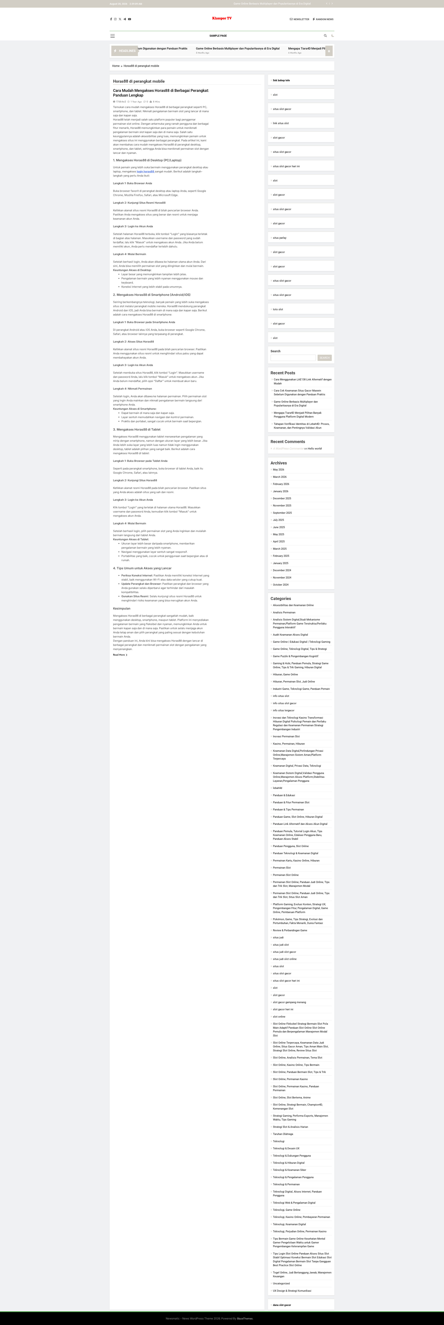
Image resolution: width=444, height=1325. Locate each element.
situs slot (278, 966)
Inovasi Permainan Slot (286, 736)
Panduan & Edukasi (284, 795)
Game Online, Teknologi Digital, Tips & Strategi (300, 649)
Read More (119, 654)
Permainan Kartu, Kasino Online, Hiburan (296, 860)
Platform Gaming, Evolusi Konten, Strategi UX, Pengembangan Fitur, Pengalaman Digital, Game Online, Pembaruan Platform (300, 908)
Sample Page (218, 35)
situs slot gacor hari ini (286, 166)
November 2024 (282, 577)
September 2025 (282, 512)
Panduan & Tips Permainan (288, 809)
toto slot (278, 309)
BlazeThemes (245, 1318)
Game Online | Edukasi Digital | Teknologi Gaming (301, 641)
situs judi (278, 937)
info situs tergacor (283, 710)
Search (275, 351)
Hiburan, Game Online (285, 674)
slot (275, 94)
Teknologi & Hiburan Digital (289, 1162)
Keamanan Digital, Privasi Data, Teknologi (297, 765)
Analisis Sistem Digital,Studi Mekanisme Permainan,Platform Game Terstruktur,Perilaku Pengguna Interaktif (299, 623)
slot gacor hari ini (283, 1009)
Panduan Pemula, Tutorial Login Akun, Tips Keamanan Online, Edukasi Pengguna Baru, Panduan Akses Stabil (297, 835)
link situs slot (281, 123)
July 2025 (278, 520)
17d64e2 (121, 101)
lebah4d (277, 788)
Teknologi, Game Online (286, 1209)
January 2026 (280, 491)
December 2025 (282, 498)
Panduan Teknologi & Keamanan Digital (295, 853)
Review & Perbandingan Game (290, 930)
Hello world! (315, 448)
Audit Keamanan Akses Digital (290, 634)
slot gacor (279, 137)
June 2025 (279, 527)
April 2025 (279, 541)
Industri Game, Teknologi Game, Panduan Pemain (301, 688)
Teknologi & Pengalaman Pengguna (293, 1177)
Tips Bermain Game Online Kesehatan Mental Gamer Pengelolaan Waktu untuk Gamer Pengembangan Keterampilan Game (299, 1242)
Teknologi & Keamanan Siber (289, 1170)
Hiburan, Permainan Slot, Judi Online (294, 681)
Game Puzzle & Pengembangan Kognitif (295, 656)
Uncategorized (281, 1283)
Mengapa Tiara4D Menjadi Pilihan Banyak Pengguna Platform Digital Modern (267, 3)
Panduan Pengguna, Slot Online (291, 846)
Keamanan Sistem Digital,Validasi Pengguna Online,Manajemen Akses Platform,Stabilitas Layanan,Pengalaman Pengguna (299, 777)
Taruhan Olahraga (283, 1134)
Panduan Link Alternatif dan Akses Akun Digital (300, 824)
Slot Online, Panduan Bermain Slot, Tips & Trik (299, 1072)
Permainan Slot (282, 867)
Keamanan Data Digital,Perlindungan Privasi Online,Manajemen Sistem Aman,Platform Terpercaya (298, 754)
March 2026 (280, 476)
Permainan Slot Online (286, 875)
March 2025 (280, 548)
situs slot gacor (282, 109)
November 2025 (282, 505)
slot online (279, 1016)
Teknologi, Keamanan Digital (289, 1224)
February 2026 (281, 484)
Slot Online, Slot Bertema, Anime (292, 1097)
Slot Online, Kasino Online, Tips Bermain (296, 1064)
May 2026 (278, 469)
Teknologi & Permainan (286, 1184)
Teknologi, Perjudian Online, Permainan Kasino (300, 1231)
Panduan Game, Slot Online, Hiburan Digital (298, 816)
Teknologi (278, 1141)
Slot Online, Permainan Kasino (290, 1079)
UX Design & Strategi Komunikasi (292, 1290)
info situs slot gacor (284, 703)
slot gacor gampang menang (289, 1002)
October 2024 (280, 584)
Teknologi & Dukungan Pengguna (292, 1155)
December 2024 (282, 570)
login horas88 (146, 171)
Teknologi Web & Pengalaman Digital (294, 1202)
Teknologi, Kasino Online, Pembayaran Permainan (301, 1217)
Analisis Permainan (284, 612)
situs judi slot (281, 944)
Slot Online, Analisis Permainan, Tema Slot (297, 1057)
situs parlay (279, 237)
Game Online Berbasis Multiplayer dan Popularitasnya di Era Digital (177, 48)
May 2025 (278, 534)
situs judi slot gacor (284, 951)
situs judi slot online (285, 959)
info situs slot (281, 696)
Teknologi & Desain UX (286, 1148)
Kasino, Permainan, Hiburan (289, 743)
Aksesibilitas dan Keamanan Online (293, 605)
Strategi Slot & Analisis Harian (290, 1126)
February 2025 (281, 555)
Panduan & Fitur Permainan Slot (291, 802)
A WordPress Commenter (288, 448)
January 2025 (280, 563)
